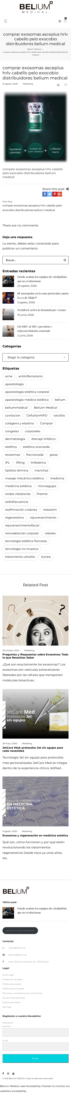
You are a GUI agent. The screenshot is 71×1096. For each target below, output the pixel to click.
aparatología (14, 384)
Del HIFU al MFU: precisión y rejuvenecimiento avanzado (34, 328)
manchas (41, 470)
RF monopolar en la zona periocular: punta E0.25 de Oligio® (43, 295)
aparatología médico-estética (27, 400)
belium (60, 400)
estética (11, 447)
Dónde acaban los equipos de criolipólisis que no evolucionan (42, 279)
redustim (50, 509)
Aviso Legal (8, 974)
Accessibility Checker (39, 1086)
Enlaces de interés (11, 1002)
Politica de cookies (11, 984)
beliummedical (16, 407)
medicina (57, 478)
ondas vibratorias (18, 494)
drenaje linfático (43, 439)
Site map (6, 1007)
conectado (43, 243)
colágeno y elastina (19, 423)
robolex (50, 533)
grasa (54, 455)
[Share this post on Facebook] (44, 194)
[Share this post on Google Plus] (59, 194)
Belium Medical (34, 49)
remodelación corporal (22, 533)
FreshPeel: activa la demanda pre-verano (41, 310)
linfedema (38, 462)
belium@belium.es (17, 954)
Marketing (26, 84)
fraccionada (35, 455)
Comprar (46, 423)
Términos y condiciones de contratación (22, 993)
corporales (32, 431)
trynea (46, 557)
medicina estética (18, 486)
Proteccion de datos (12, 979)
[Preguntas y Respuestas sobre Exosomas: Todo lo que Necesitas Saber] (35, 621)
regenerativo (14, 517)
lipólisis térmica (16, 470)
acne (8, 376)
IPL (7, 462)
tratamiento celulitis (20, 557)
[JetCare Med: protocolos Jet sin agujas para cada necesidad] (35, 714)
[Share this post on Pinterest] (54, 194)
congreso (12, 431)
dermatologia (15, 439)
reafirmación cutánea (21, 509)
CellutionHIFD (36, 415)
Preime (42, 494)
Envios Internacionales (13, 998)
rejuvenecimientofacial (22, 525)
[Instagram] (8, 1073)
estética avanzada (36, 447)
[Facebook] (3, 1073)
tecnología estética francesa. (26, 541)
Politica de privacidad (13, 988)
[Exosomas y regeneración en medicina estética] (35, 801)
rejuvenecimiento (43, 517)
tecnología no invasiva (21, 549)
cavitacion (12, 415)
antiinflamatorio (30, 376)
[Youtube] (13, 1073)
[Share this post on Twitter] (49, 194)
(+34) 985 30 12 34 (17, 948)
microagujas (47, 486)
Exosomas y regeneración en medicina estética (35, 835)
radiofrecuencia (16, 502)
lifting (20, 462)
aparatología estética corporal (27, 392)
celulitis (59, 415)
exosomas (12, 455)
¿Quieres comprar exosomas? (20, 930)
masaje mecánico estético (24, 478)
